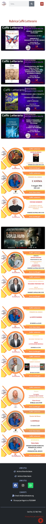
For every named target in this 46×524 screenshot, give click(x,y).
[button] (42, 4)
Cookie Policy (39, 517)
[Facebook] (15, 485)
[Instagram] (23, 485)
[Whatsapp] (30, 485)
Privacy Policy (29, 517)
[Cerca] (31, 3)
